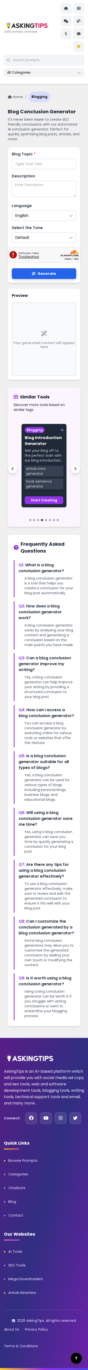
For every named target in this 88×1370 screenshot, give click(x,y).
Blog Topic (24, 154)
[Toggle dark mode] (78, 46)
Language (22, 206)
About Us (11, 1329)
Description (23, 176)
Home (18, 96)
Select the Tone (27, 228)
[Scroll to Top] (76, 1358)
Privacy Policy (36, 1329)
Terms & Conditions (21, 1346)
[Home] (66, 8)
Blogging (39, 96)
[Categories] (78, 8)
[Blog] (78, 21)
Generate (47, 273)
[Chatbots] (66, 21)
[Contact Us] (78, 33)
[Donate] (66, 33)
